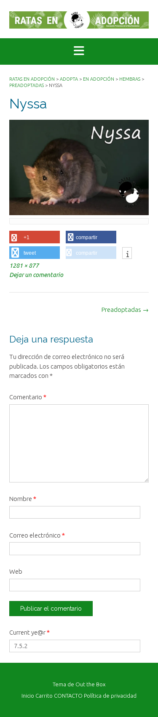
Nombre (22, 498)
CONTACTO (68, 696)
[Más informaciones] (127, 254)
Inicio (27, 696)
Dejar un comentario (36, 275)
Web (15, 571)
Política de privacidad (110, 696)
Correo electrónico (37, 535)
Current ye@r (29, 632)
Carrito (44, 696)
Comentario (27, 397)
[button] (79, 51)
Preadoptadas (125, 309)
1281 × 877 (24, 265)
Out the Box (90, 684)
